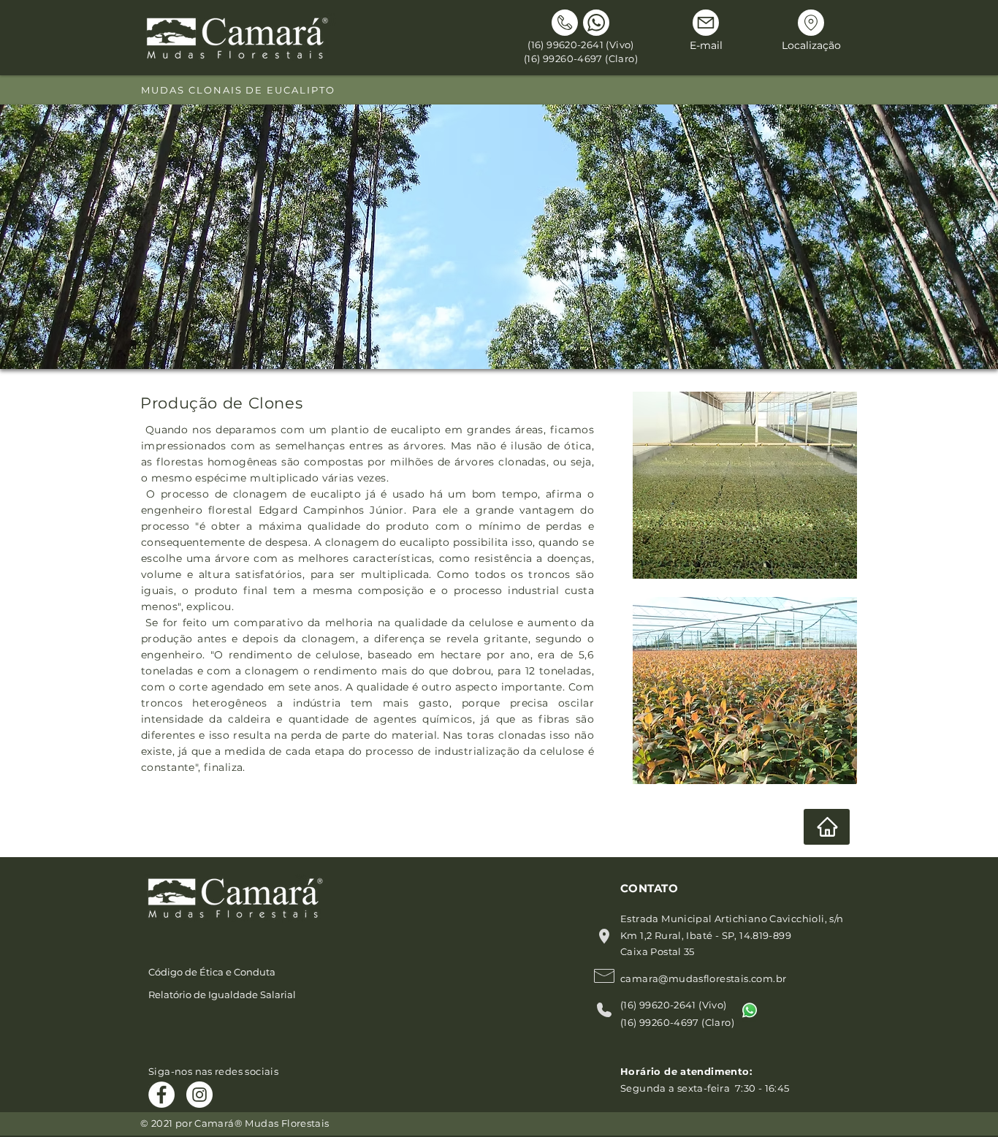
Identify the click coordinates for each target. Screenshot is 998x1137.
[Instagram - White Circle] (199, 1094)
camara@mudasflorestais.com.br (703, 978)
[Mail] (706, 22)
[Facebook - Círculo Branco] (161, 1094)
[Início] (827, 827)
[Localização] (811, 22)
